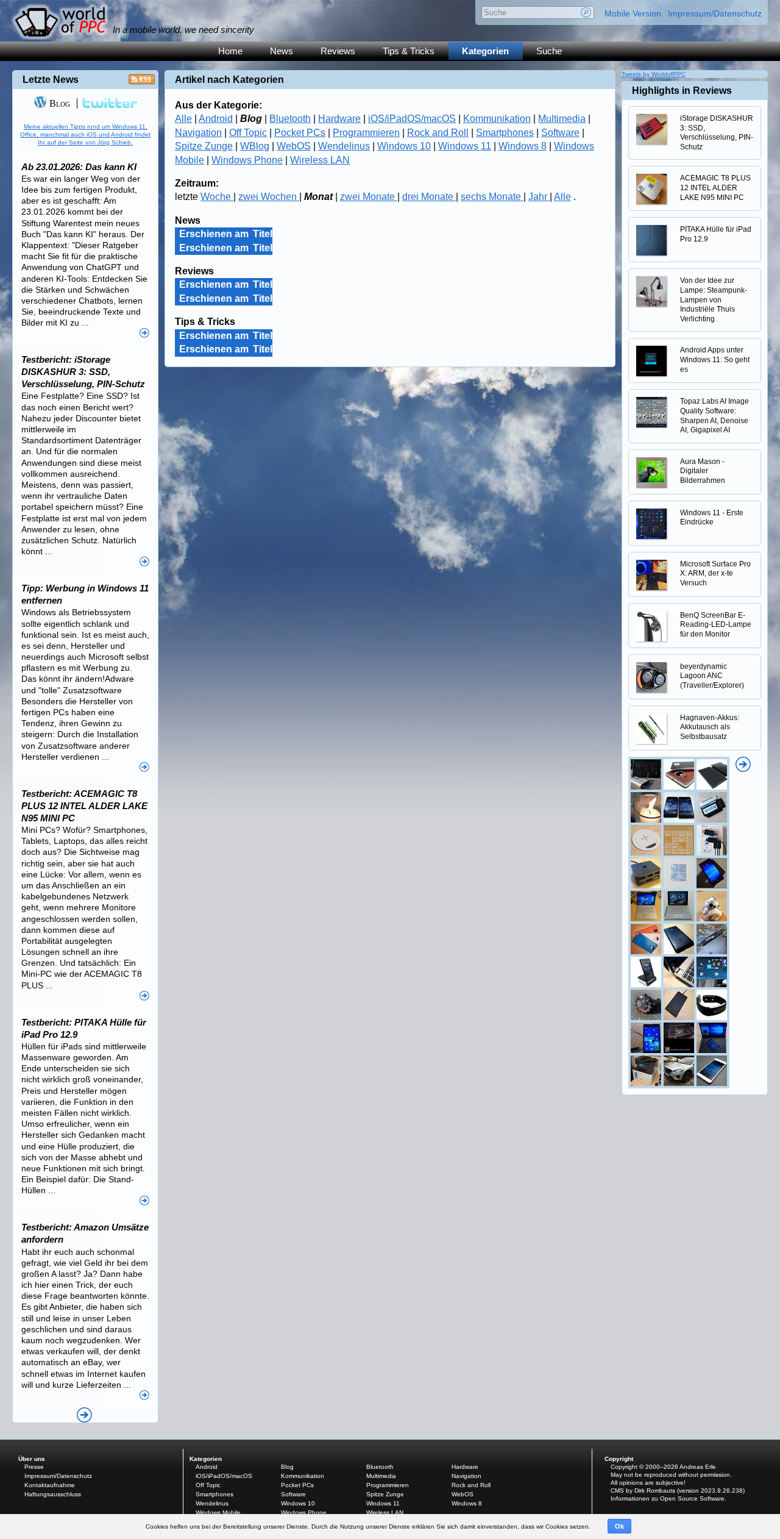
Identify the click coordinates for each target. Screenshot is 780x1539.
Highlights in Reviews (682, 90)
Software (560, 132)
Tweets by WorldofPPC (654, 74)
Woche (216, 196)
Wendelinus (344, 146)
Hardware (339, 118)
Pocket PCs (299, 132)
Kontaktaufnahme (49, 1485)
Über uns (31, 1458)
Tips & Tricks (408, 51)
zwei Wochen (268, 196)
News (281, 51)
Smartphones (505, 132)
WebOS (294, 146)
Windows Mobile (218, 1512)
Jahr (539, 196)
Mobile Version (632, 13)
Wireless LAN (320, 160)
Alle (183, 118)
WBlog (254, 146)
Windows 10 (404, 146)
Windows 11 (464, 146)
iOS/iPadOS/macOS (412, 118)
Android (216, 118)
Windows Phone (247, 160)
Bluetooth (290, 118)
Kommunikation (497, 118)
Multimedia (562, 118)
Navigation (198, 132)
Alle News (84, 1415)
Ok (619, 1526)
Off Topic (248, 132)
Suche (549, 51)
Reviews (338, 51)
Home (230, 51)
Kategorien (485, 51)
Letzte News (51, 79)
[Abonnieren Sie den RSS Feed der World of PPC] (142, 82)
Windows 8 (522, 146)
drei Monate (429, 196)
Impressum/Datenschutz (715, 13)
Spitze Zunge (204, 146)
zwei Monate (368, 196)
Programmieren (366, 132)
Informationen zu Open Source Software (668, 1498)
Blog (58, 103)
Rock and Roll (438, 132)
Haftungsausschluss (52, 1494)
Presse (34, 1466)
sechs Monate (492, 196)
